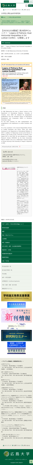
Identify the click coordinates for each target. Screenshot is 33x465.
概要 (3, 231)
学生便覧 (4, 273)
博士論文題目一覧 (6, 266)
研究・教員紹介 (6, 242)
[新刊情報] (16, 315)
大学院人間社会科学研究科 (10, 13)
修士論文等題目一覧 (7, 270)
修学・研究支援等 (6, 277)
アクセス (17, 9)
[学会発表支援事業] (16, 304)
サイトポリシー (10, 459)
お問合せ (26, 9)
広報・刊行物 (5, 261)
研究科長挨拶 (5, 227)
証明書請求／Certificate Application (11, 281)
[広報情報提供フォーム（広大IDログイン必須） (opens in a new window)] (16, 344)
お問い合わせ (26, 445)
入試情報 (4, 238)
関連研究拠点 (5, 257)
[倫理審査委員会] (16, 351)
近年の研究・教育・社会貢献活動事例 (11, 246)
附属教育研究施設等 (7, 253)
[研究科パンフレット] (16, 326)
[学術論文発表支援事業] (16, 296)
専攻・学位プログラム (7, 235)
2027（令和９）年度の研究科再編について (13, 224)
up (31, 462)
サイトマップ (8, 9)
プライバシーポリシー (21, 459)
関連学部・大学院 (6, 250)
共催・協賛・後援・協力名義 (9, 284)
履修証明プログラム (7, 288)
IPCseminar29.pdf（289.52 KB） (10, 146)
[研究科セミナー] (16, 335)
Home (4, 17)
